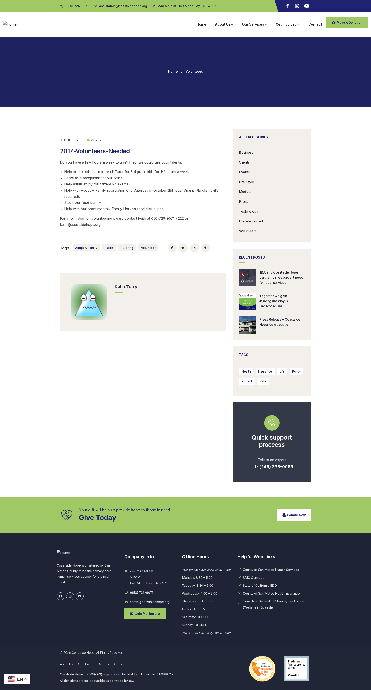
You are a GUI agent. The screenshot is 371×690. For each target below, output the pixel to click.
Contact (119, 664)
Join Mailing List (147, 613)
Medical (245, 191)
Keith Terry (71, 140)
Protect (247, 381)
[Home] (10, 24)
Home (173, 71)
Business (246, 152)
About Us (66, 664)
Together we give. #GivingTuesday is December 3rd (273, 301)
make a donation (349, 22)
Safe (263, 381)
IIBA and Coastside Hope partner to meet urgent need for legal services (281, 277)
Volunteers (194, 71)
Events (244, 172)
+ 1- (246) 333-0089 (272, 466)
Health (246, 371)
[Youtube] (307, 6)
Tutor (109, 248)
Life (282, 371)
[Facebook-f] (287, 6)
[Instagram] (297, 6)
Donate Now (296, 515)
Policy (296, 371)
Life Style (246, 182)
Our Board (85, 664)
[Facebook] (60, 596)
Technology (248, 211)
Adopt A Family (86, 248)
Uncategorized (251, 221)
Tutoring (127, 248)
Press (243, 201)
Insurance (265, 371)
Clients (244, 162)
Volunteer (148, 248)
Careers (103, 664)
